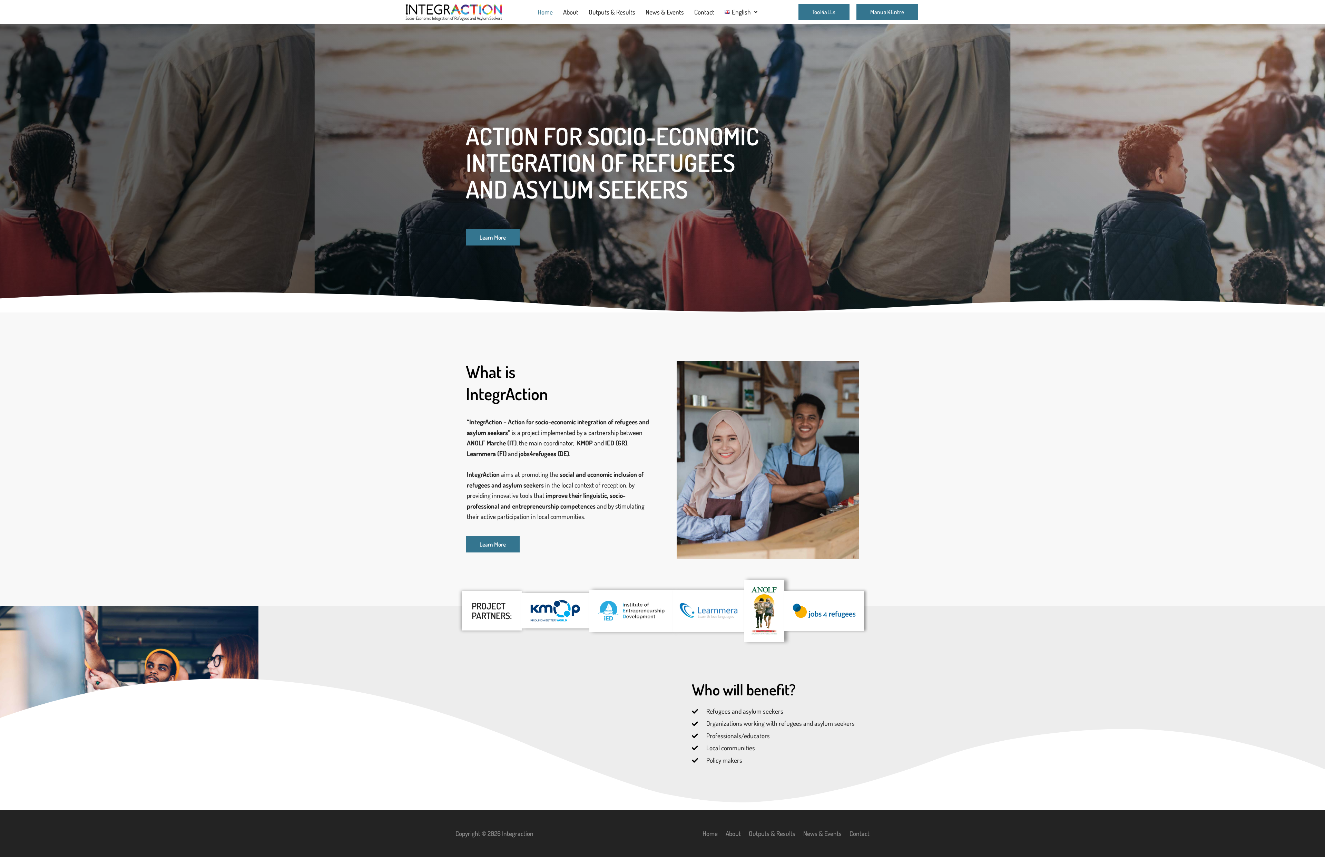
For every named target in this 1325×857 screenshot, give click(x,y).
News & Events (665, 12)
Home (545, 12)
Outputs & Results (612, 12)
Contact (704, 12)
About (570, 12)
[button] (741, 11)
